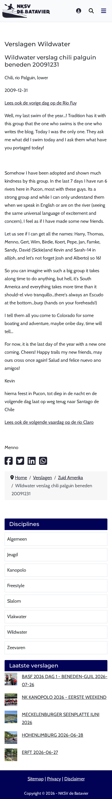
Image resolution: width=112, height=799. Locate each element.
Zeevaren (16, 647)
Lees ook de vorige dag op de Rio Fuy (41, 103)
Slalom (14, 601)
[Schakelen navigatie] (103, 11)
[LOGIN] (79, 11)
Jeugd (12, 554)
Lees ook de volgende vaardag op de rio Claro (49, 422)
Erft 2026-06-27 (40, 752)
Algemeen (17, 539)
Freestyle (15, 585)
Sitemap (36, 778)
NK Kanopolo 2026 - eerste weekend (64, 697)
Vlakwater (16, 616)
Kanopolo (16, 570)
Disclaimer (74, 778)
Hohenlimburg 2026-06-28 (52, 735)
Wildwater (17, 632)
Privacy (54, 778)
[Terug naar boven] (101, 787)
